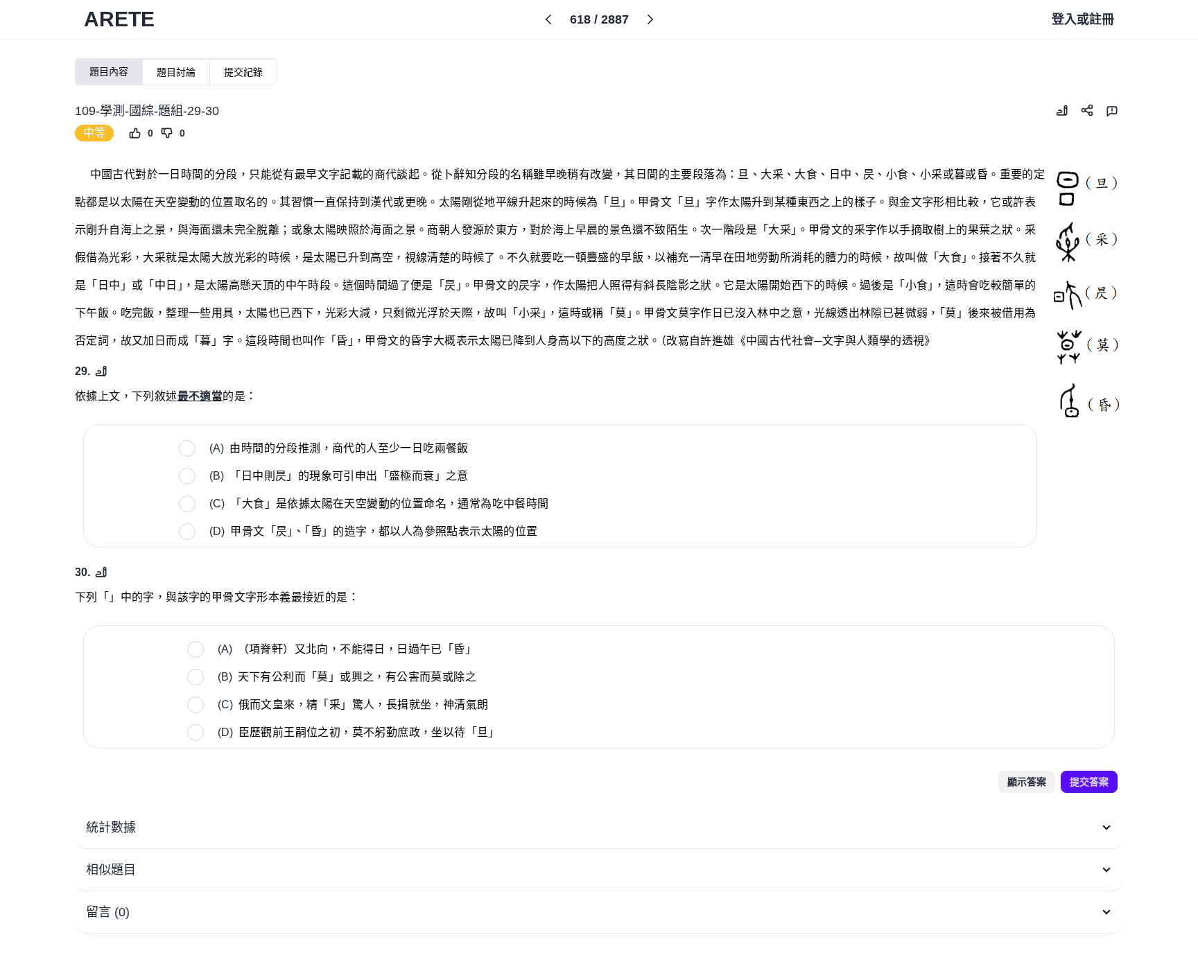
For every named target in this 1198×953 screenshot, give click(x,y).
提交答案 (1089, 781)
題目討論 (176, 72)
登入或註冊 (1083, 19)
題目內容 (108, 71)
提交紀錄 (243, 72)
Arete (119, 19)
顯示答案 (1026, 781)
